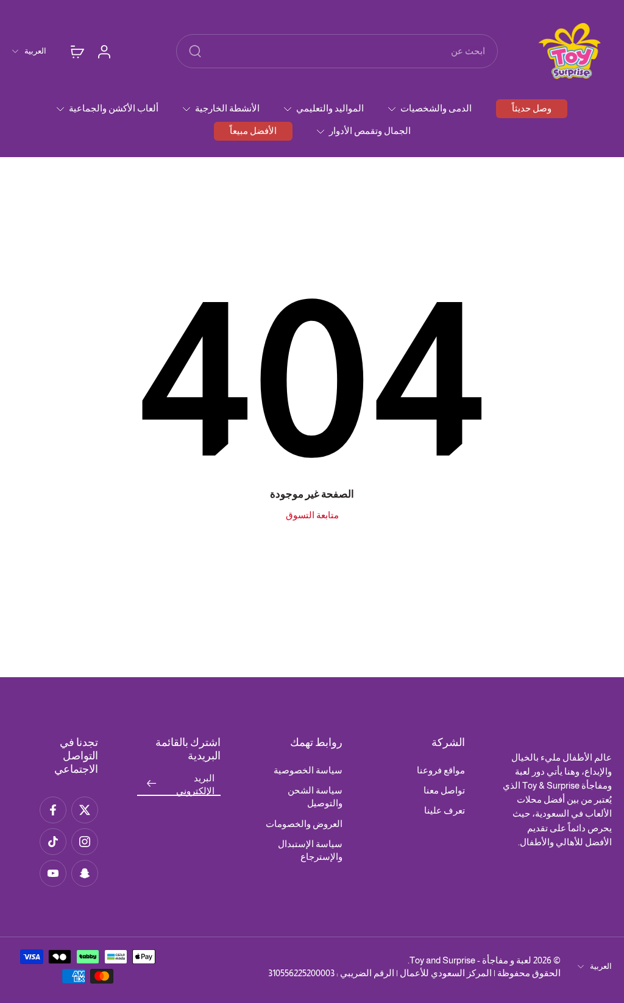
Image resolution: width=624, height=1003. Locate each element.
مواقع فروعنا (441, 770)
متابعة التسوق (312, 515)
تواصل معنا (444, 790)
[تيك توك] (53, 841)
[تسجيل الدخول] (103, 51)
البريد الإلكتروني (195, 784)
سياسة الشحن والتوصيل (315, 796)
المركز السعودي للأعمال (446, 973)
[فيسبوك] (53, 810)
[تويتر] (84, 810)
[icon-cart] (76, 51)
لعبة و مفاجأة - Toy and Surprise (470, 960)
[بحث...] (195, 51)
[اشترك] (151, 784)
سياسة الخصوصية (308, 770)
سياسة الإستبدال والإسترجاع (310, 850)
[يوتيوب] (53, 873)
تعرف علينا (444, 810)
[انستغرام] (84, 841)
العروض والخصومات (304, 823)
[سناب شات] (84, 873)
